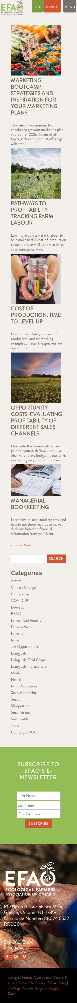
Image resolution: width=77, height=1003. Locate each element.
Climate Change (23, 587)
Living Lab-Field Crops (28, 660)
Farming (17, 633)
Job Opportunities (24, 646)
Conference (20, 594)
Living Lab (18, 653)
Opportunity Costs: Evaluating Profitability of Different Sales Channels (36, 421)
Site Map (14, 988)
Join (37, 7)
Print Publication (24, 686)
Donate (52, 7)
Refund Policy (56, 982)
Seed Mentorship (24, 692)
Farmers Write (21, 627)
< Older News (21, 545)
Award (16, 581)
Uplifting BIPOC (24, 732)
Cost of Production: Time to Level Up (36, 315)
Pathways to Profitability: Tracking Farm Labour (32, 213)
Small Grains (20, 712)
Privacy (40, 982)
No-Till (16, 679)
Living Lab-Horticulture (29, 666)
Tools (15, 725)
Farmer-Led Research (27, 620)
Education (19, 607)
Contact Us (25, 982)
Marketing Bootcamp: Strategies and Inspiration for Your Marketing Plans (34, 97)
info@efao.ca (17, 947)
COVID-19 (19, 600)
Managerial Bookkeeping (30, 504)
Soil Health (19, 719)
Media (16, 673)
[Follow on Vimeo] (24, 956)
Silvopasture (20, 706)
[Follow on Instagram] (15, 956)
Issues (15, 640)
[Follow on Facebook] (7, 956)
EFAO (16, 613)
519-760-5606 (19, 942)
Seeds (15, 699)
